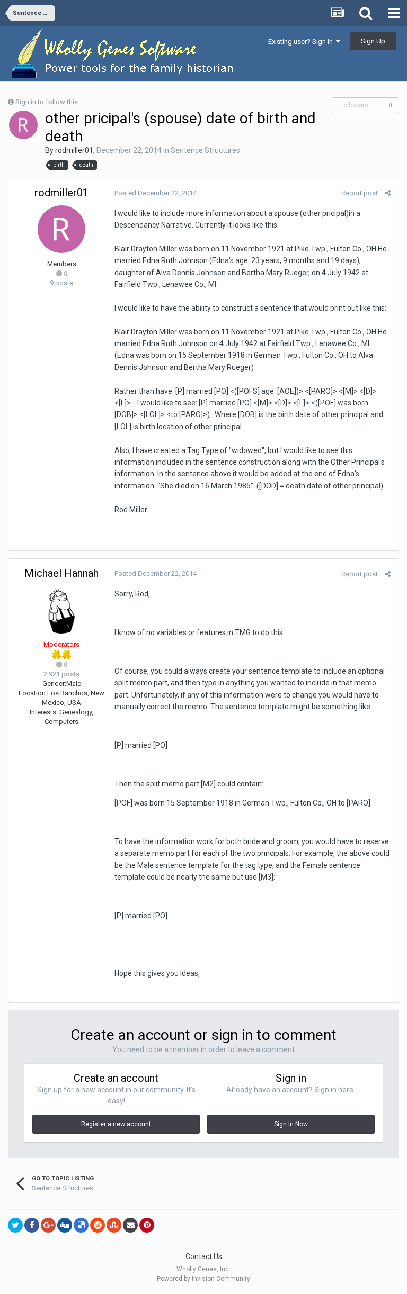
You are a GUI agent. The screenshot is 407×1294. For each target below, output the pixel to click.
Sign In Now (291, 1124)
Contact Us (203, 1256)
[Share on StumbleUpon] (114, 1225)
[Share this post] (388, 193)
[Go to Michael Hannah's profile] (61, 610)
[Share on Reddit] (97, 1225)
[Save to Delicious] (81, 1225)
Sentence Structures (205, 150)
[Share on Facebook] (31, 1225)
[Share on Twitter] (15, 1225)
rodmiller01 (74, 150)
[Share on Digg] (64, 1225)
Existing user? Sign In (302, 42)
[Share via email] (130, 1225)
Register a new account (116, 1124)
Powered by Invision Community (203, 1278)
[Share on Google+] (48, 1225)
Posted (155, 193)
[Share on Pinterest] (146, 1225)
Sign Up (373, 41)
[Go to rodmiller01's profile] (23, 125)
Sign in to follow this (46, 102)
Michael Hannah (61, 573)
